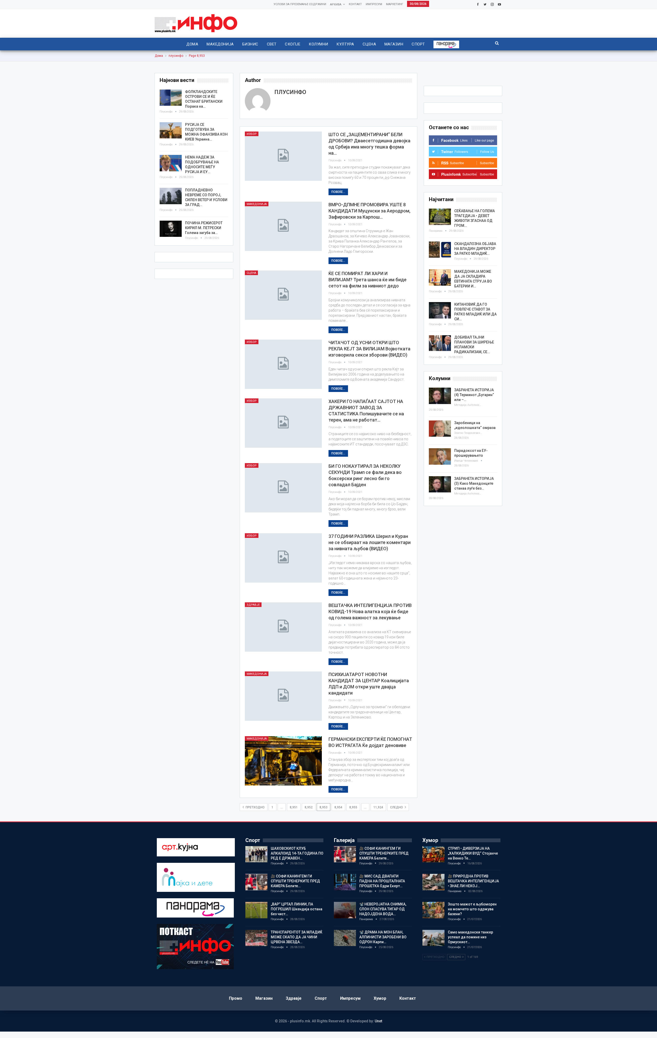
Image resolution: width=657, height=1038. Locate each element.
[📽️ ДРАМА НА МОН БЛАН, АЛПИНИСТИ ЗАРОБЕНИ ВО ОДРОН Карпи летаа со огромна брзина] (345, 938)
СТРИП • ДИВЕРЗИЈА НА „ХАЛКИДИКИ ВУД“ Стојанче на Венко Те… (473, 853)
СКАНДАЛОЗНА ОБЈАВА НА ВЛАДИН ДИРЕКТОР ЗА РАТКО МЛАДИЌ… (475, 249)
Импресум (374, 4)
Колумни (318, 44)
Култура (345, 44)
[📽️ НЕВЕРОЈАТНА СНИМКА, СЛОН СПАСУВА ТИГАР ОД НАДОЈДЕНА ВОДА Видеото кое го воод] (345, 910)
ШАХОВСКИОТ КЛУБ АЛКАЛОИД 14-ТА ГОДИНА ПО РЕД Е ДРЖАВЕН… (297, 853)
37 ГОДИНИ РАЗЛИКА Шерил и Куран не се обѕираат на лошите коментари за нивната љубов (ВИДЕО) (369, 542)
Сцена (369, 44)
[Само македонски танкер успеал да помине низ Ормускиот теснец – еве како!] (433, 938)
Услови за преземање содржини (300, 4)
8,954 (338, 807)
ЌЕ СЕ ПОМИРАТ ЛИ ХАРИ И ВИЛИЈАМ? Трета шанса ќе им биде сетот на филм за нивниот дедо (367, 279)
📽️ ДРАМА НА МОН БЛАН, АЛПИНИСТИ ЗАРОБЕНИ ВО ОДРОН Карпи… (383, 937)
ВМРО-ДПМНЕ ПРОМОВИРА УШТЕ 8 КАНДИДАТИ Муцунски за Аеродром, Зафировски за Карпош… (369, 211)
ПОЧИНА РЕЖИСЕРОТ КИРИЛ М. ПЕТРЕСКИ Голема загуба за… (204, 228)
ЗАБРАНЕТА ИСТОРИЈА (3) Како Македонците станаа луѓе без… (474, 483)
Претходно (255, 807)
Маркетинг (394, 4)
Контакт (355, 4)
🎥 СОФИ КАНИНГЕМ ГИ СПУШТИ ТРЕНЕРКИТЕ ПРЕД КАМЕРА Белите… (295, 881)
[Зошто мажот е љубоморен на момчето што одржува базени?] (433, 910)
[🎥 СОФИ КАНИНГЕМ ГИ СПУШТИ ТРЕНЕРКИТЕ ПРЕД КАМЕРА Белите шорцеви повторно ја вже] (256, 882)
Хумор (380, 998)
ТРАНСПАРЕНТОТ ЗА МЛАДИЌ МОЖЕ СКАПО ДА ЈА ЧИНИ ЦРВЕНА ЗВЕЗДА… (296, 937)
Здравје (253, 604)
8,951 (294, 807)
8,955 (353, 807)
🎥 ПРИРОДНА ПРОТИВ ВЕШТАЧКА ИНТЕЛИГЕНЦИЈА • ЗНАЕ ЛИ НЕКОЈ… (473, 881)
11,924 (378, 807)
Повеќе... (338, 192)
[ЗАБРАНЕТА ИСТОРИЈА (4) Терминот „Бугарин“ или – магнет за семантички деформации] (440, 396)
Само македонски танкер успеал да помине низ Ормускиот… (470, 937)
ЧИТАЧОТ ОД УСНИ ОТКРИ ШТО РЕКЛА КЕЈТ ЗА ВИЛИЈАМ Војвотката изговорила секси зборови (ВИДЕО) (369, 349)
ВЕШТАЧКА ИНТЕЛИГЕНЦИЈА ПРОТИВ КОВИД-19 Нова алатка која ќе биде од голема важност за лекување (370, 611)
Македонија (220, 44)
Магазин (393, 44)
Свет (272, 44)
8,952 (309, 807)
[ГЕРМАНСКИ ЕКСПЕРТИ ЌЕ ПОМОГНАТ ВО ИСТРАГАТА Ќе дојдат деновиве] (283, 760)
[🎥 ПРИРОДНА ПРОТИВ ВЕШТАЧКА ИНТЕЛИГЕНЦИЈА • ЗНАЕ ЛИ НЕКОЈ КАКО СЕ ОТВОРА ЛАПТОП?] (433, 882)
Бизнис (250, 44)
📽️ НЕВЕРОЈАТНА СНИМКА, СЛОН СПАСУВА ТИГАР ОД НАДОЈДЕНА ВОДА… (382, 909)
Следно (397, 807)
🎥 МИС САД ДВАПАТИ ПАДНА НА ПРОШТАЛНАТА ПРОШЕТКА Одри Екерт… (382, 881)
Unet (378, 1021)
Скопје (292, 44)
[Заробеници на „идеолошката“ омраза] (440, 428)
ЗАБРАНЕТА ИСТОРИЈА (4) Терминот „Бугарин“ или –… (474, 395)
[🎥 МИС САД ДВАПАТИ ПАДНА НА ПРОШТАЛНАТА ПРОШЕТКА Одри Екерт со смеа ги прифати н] (345, 882)
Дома (192, 44)
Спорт (418, 44)
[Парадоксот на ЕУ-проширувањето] (440, 456)
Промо (235, 998)
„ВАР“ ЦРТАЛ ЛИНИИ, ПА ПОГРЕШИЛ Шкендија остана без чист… (296, 909)
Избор (252, 134)
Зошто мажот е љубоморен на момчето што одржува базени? (472, 909)
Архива (335, 4)
